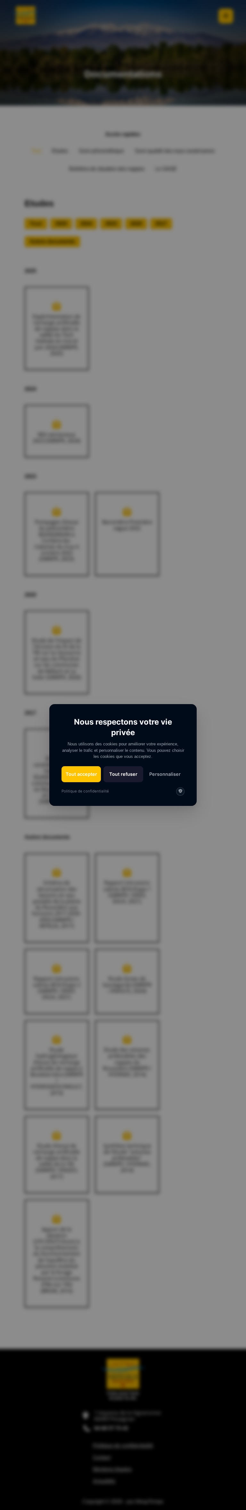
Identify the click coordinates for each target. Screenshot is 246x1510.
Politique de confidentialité (85, 791)
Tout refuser (123, 774)
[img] (180, 791)
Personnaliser (165, 774)
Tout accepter (81, 774)
